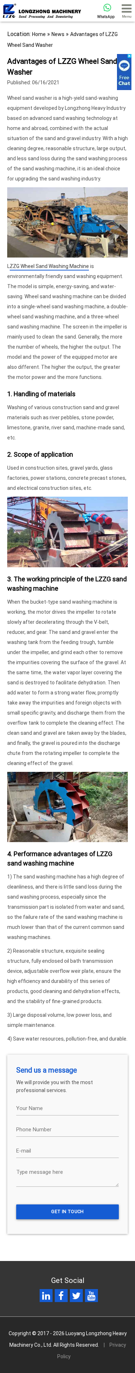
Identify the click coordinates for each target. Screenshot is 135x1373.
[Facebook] (61, 1297)
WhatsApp (105, 17)
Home (39, 34)
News (57, 34)
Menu (126, 16)
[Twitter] (76, 1297)
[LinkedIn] (46, 1297)
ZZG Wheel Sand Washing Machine (49, 266)
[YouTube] (91, 1297)
